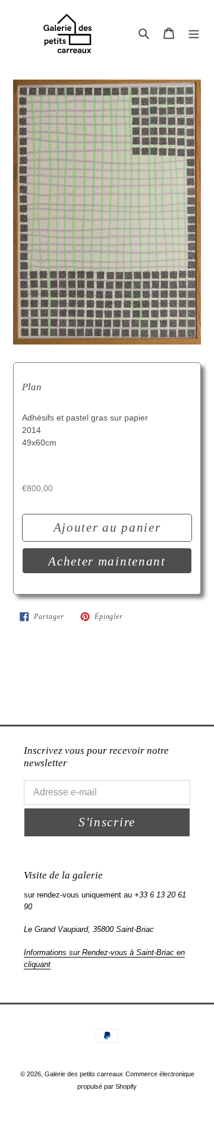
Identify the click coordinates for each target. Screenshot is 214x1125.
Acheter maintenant (106, 561)
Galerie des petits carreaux (84, 1073)
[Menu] (193, 33)
